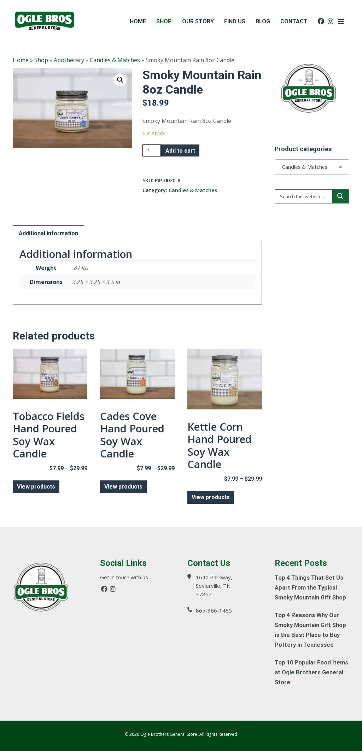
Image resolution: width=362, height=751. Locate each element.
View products (36, 486)
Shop (41, 60)
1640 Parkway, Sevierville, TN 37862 (214, 586)
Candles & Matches (115, 60)
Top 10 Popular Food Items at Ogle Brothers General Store (311, 672)
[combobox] (312, 167)
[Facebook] (104, 589)
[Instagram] (113, 589)
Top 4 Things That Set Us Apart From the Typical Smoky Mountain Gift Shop (310, 587)
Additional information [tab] (48, 233)
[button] (120, 79)
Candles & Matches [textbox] (310, 167)
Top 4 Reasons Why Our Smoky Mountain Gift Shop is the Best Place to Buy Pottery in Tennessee (310, 630)
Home (21, 60)
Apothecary (69, 60)
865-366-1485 (214, 610)
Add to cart (180, 150)
